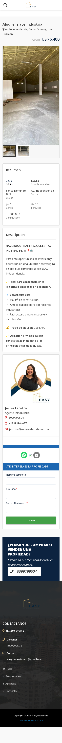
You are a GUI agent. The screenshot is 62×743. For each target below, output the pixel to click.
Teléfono (11, 488)
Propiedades (13, 676)
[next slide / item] (57, 95)
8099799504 (14, 646)
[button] (9, 151)
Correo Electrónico (17, 503)
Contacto (11, 691)
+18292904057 (18, 423)
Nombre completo (17, 474)
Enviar (32, 520)
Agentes (10, 684)
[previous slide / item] (5, 95)
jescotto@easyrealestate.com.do (29, 429)
